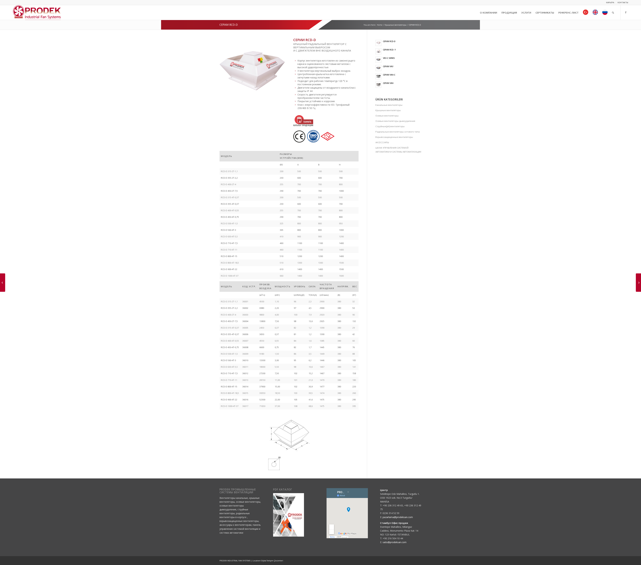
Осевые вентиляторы (387, 115)
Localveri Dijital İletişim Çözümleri (268, 560)
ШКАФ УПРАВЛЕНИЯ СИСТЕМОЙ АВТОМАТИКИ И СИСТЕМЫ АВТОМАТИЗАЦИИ (398, 149)
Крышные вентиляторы (395, 25)
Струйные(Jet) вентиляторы (390, 126)
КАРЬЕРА (610, 2)
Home (379, 25)
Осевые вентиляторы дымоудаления (395, 120)
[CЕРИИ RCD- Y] (2, 282)
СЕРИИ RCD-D (229, 25)
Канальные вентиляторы (388, 104)
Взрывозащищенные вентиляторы (394, 137)
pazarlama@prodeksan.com (398, 517)
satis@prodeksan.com (394, 542)
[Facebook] (625, 12)
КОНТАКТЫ (623, 2)
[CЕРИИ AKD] (638, 282)
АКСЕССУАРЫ (382, 142)
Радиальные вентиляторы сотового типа (397, 131)
